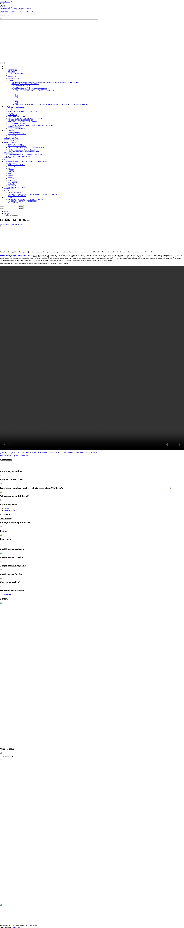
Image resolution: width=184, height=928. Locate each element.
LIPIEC (10, 177)
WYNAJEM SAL (9, 130)
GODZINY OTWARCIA (12, 139)
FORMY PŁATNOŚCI (15, 192)
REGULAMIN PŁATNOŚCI (17, 196)
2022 (16, 96)
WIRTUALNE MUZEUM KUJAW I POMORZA (23, 151)
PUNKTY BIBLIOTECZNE (17, 78)
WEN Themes (15, 927)
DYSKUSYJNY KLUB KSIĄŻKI (18, 116)
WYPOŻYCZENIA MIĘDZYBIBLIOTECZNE (23, 111)
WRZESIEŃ (12, 180)
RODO (6, 159)
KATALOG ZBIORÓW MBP (17, 146)
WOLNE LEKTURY (14, 127)
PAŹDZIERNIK (13, 182)
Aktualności (3, 452)
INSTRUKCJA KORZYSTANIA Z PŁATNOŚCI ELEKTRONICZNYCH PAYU (33, 194)
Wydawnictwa (12, 113)
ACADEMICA (12, 115)
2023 (16, 97)
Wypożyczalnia (94, 452)
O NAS (6, 68)
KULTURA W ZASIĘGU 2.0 (21, 85)
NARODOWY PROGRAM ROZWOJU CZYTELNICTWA (30, 89)
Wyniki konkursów (9, 510)
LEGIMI (10, 109)
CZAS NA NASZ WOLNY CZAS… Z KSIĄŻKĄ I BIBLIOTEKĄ (33, 91)
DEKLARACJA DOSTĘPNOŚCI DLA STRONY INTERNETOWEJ (25, 161)
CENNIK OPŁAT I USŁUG (16, 128)
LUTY (10, 168)
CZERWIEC (12, 175)
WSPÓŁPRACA (9, 153)
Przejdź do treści (5, 2)
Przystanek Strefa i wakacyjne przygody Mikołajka (15, 8)
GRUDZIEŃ (12, 185)
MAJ (9, 173)
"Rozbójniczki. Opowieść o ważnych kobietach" (22, 452)
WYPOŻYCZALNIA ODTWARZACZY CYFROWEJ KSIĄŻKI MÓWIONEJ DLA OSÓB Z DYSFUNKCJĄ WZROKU (50, 104)
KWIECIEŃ (11, 172)
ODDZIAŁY (12, 77)
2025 (16, 101)
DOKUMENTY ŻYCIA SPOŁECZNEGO (21, 120)
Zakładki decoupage (6, 7)
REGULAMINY (13, 203)
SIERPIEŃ (11, 178)
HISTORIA (11, 72)
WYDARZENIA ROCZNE (16, 165)
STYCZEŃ (11, 166)
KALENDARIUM (10, 163)
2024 (16, 99)
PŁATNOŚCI (8, 190)
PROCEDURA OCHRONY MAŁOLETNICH (22, 201)
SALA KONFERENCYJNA (17, 134)
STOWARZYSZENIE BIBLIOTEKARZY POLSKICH (25, 154)
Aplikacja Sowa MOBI (15, 144)
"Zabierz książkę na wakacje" (47, 452)
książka (70, 452)
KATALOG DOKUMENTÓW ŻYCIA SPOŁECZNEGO (26, 147)
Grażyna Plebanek (61, 452)
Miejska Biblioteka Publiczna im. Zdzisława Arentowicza (17, 12)
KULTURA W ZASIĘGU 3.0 (21, 87)
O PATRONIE (12, 70)
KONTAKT (7, 158)
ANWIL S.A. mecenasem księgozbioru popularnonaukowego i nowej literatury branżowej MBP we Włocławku (45, 82)
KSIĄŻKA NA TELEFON (16, 108)
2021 (16, 94)
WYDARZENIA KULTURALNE (14, 187)
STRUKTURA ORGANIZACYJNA (19, 73)
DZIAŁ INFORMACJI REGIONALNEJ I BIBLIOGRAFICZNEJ (32, 125)
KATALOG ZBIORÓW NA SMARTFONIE (22, 149)
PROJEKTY (12, 80)
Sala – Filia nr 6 (12, 137)
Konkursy (7, 508)
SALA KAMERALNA (15, 132)
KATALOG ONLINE (10, 142)
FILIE (9, 75)
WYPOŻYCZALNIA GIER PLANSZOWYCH (22, 122)
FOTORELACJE (9, 141)
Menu (2, 63)
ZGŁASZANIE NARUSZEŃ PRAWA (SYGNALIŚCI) (25, 199)
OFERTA (7, 106)
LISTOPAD (11, 184)
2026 (16, 103)
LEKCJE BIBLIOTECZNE (16, 123)
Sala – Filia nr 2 (12, 135)
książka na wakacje (79, 452)
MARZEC (11, 170)
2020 (16, 92)
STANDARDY (9, 197)
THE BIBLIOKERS (10, 189)
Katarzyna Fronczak (16, 224)
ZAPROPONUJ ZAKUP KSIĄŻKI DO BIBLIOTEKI (25, 118)
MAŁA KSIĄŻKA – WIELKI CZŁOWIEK (25, 84)
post (87, 452)
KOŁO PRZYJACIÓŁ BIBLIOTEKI (19, 156)
